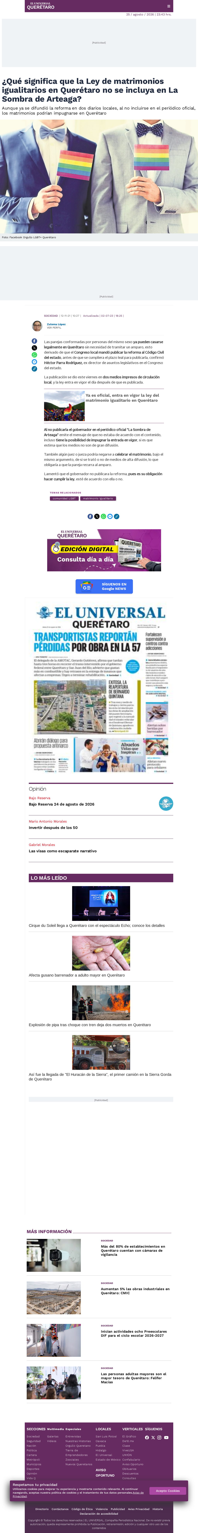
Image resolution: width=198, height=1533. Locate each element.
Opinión (37, 789)
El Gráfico (129, 1436)
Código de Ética (82, 1509)
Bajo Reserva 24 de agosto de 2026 (61, 804)
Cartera (32, 1454)
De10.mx (128, 1441)
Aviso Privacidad (138, 1509)
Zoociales (72, 1459)
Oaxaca (101, 1441)
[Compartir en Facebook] (34, 341)
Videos (51, 1441)
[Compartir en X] (34, 348)
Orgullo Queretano (78, 1445)
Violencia (102, 1509)
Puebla (100, 1445)
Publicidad (118, 1509)
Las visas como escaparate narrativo (62, 851)
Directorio (42, 1509)
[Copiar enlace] (34, 369)
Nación (31, 1445)
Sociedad (51, 315)
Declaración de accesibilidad (99, 1513)
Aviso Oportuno (132, 1464)
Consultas (129, 1478)
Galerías (53, 1436)
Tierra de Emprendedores (77, 1452)
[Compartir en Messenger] (34, 362)
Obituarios (129, 1468)
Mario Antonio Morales (48, 821)
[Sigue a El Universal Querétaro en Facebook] (148, 1438)
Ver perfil (54, 327)
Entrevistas (73, 1436)
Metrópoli (33, 1459)
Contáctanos (60, 1509)
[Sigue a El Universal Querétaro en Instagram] (160, 1438)
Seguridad (34, 1441)
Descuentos (130, 1473)
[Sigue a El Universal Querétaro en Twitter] (154, 1438)
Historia (158, 1509)
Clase (126, 1445)
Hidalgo (101, 1450)
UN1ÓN (127, 1454)
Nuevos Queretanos (79, 1464)
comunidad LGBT (64, 498)
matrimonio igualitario (98, 498)
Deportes (33, 1468)
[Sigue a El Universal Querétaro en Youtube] (167, 1438)
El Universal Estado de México (108, 1457)
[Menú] (168, 6)
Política (32, 1450)
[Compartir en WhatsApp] (34, 355)
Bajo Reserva (39, 798)
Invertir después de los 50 (53, 827)
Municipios (34, 1464)
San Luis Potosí (106, 1436)
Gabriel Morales (42, 845)
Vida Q (31, 1478)
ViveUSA (128, 1450)
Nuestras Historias (78, 1441)
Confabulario (131, 1459)
